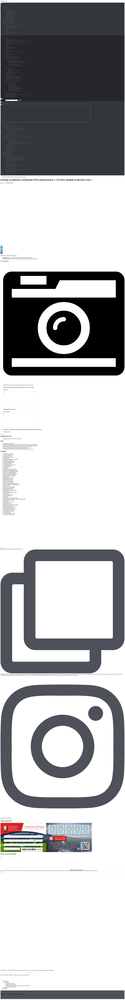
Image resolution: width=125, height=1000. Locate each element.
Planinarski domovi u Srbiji (11, 75)
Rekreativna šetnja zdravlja (9, 497)
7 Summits (39, 870)
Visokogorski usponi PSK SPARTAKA (14, 32)
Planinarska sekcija (10, 16)
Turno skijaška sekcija (10, 150)
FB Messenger (9, 174)
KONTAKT (5, 33)
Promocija (5, 493)
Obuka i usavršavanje (7, 481)
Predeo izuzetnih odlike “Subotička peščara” (15, 158)
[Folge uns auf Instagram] (3, 997)
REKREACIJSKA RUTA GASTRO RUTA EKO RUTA (17, 159)
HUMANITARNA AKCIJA (8, 464)
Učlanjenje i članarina (10, 28)
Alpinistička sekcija (10, 19)
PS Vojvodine (14, 255)
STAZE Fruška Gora (10, 73)
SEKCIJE (5, 9)
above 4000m (23, 870)
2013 (91, 870)
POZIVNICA (5, 491)
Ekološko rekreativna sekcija (12, 14)
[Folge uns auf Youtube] (3, 998)
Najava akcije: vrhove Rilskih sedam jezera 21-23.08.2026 (15, 447)
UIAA (7, 53)
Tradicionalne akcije (10, 46)
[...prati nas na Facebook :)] (3, 996)
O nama (7, 30)
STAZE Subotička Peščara (9, 21)
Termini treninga (11, 140)
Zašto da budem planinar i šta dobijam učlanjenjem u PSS (18, 26)
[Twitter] (62, 249)
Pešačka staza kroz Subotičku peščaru (14, 157)
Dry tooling (5, 458)
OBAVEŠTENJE (6, 480)
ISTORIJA (8, 127)
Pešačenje (5, 485)
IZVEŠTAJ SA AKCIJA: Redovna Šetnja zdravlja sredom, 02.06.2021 (18, 387)
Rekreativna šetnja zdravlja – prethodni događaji (13, 499)
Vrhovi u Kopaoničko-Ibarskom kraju (16, 88)
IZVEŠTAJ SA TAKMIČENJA (9, 473)
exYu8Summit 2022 (7, 460)
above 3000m (86, 870)
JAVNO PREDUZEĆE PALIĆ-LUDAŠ (14, 160)
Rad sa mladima (6, 495)
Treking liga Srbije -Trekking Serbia (15, 65)
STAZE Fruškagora (10, 164)
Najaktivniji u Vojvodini (10, 48)
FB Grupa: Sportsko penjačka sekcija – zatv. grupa (19, 143)
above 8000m (56, 870)
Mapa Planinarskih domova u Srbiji (13, 76)
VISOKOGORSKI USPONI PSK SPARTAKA (15, 128)
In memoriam (6, 467)
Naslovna (8, 39)
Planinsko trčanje (6, 489)
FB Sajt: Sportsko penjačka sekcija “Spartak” (17, 141)
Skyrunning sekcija (10, 18)
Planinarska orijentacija (8, 486)
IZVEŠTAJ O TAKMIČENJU (9, 470)
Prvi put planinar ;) (7, 494)
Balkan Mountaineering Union (12, 56)
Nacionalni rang (11, 132)
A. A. (3, 182)
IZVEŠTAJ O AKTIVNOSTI (9, 469)
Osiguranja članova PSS (11, 27)
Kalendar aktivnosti (10, 42)
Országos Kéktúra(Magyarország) (10, 483)
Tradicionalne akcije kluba (8, 509)
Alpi (89, 870)
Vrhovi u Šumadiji (12, 84)
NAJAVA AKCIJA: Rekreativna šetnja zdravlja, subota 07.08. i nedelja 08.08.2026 (20, 445)
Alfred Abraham (76, 870)
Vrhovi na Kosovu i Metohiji (14, 91)
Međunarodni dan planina (8, 475)
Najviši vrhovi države (7, 478)
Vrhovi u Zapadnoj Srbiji (13, 85)
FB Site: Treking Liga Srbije (14, 64)
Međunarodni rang (12, 131)
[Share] (62, 253)
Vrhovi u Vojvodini (12, 83)
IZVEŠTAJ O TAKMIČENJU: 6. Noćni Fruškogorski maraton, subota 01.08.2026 (20, 444)
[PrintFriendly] (62, 251)
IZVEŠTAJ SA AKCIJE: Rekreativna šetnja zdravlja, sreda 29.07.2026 (18, 448)
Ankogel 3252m (95, 870)
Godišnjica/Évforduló (7, 462)
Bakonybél (5, 870)
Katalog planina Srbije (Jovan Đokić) (13, 81)
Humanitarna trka (6, 465)
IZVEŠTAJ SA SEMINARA (8, 472)
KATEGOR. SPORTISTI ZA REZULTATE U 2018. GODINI (18, 41)
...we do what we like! (50, 870)
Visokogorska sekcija (10, 12)
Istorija (7, 31)
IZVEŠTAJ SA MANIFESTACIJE (10, 471)
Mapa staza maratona (13, 70)
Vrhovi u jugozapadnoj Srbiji (14, 87)
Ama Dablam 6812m (62, 870)
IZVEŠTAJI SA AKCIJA (8, 153)
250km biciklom (27, 870)
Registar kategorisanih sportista (12, 40)
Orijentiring (8, 148)
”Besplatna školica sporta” (9, 409)
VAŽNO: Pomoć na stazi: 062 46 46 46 (14, 51)
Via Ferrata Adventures (8, 513)
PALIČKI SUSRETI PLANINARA (10, 20)
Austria (36, 870)
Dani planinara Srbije (7, 457)
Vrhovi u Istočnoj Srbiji (13, 86)
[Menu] (1, 5)
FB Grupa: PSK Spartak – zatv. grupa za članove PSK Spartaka (19, 136)
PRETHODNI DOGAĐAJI (8, 492)
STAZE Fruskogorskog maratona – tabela (14, 166)
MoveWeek (5, 476)
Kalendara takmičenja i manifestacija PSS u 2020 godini (17, 43)
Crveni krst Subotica (7, 454)
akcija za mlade (44, 870)
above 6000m (67, 870)
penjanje (9, 255)
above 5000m (32, 870)
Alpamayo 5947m (10, 870)
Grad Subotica (6, 463)
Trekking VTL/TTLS (10, 15)
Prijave (9, 71)
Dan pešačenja (6, 455)
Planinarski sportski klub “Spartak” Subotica (12, 438)
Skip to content (4, 1)
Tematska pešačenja (7, 507)
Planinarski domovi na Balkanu (12, 57)
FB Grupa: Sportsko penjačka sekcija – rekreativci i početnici (21, 142)
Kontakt (7, 173)
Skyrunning (8, 151)
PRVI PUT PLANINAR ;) (8, 22)
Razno (4, 496)
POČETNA (5, 7)
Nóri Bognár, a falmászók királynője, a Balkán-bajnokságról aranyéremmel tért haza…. (22, 429)
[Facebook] (62, 247)
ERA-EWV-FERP (9, 54)
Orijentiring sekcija (10, 17)
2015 (1, 870)
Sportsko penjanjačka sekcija (12, 11)
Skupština (5, 501)
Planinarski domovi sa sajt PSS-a (13, 77)
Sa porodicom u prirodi (8, 500)
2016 (3, 870)
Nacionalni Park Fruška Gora (12, 72)
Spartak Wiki (6, 503)
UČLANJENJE (6, 512)
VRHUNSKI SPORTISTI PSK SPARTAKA (15, 129)
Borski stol (5, 255)
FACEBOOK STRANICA (11, 135)
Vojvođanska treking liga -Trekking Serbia (17, 62)
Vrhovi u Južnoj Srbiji (12, 90)
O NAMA (8, 126)
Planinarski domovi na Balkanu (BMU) (14, 78)
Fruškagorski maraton (7, 461)
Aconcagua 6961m (17, 870)
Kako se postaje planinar (11, 25)
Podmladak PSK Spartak (11, 10)
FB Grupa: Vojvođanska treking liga (15, 61)
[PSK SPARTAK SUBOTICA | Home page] (7, 3)
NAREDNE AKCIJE (7, 8)
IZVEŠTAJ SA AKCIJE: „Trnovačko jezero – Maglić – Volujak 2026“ (17, 446)
